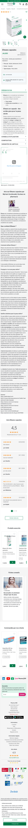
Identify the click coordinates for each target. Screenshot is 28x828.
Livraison (14, 724)
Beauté (5, 589)
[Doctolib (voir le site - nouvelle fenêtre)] (14, 791)
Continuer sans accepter (7, 803)
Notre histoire (14, 707)
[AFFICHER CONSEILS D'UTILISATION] (25, 137)
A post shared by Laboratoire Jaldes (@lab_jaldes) (14, 181)
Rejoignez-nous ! (14, 714)
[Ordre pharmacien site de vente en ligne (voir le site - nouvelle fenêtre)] (23, 770)
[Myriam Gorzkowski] (11, 203)
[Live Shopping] (12, 678)
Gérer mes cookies (14, 745)
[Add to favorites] (14, 534)
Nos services (14, 708)
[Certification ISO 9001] (7, 769)
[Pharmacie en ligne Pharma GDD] (10, 4)
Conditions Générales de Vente (14, 741)
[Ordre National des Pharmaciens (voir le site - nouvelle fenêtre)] (14, 776)
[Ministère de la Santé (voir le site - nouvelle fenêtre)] (17, 770)
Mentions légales (14, 738)
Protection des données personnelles (14, 740)
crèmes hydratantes (14, 336)
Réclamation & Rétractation (14, 728)
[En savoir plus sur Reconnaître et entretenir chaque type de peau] (13, 582)
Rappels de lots (14, 732)
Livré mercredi (8, 74)
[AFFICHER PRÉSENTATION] (25, 90)
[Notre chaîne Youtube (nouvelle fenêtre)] (8, 678)
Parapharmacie (14, 710)
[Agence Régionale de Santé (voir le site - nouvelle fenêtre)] (20, 776)
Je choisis (14, 820)
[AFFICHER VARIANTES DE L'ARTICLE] (25, 144)
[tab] (5, 39)
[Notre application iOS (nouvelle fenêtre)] (9, 717)
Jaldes (5, 53)
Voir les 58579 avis (14, 757)
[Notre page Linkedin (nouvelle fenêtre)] (3, 678)
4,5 (14, 427)
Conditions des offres (14, 743)
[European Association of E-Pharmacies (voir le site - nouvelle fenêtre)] (18, 783)
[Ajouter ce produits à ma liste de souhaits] (26, 12)
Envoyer (22, 694)
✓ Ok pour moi (14, 824)
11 (10, 12)
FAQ (14, 726)
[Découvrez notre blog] (20, 679)
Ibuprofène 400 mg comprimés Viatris (7, 649)
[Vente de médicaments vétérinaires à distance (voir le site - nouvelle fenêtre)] (7, 776)
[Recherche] (20, 4)
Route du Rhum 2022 (14, 712)
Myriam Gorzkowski (13, 207)
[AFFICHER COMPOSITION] (25, 140)
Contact (14, 730)
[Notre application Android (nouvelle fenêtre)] (19, 717)
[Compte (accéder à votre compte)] (23, 4)
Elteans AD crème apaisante (7, 549)
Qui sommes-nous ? (14, 705)
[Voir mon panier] (26, 4)
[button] (2, 4)
